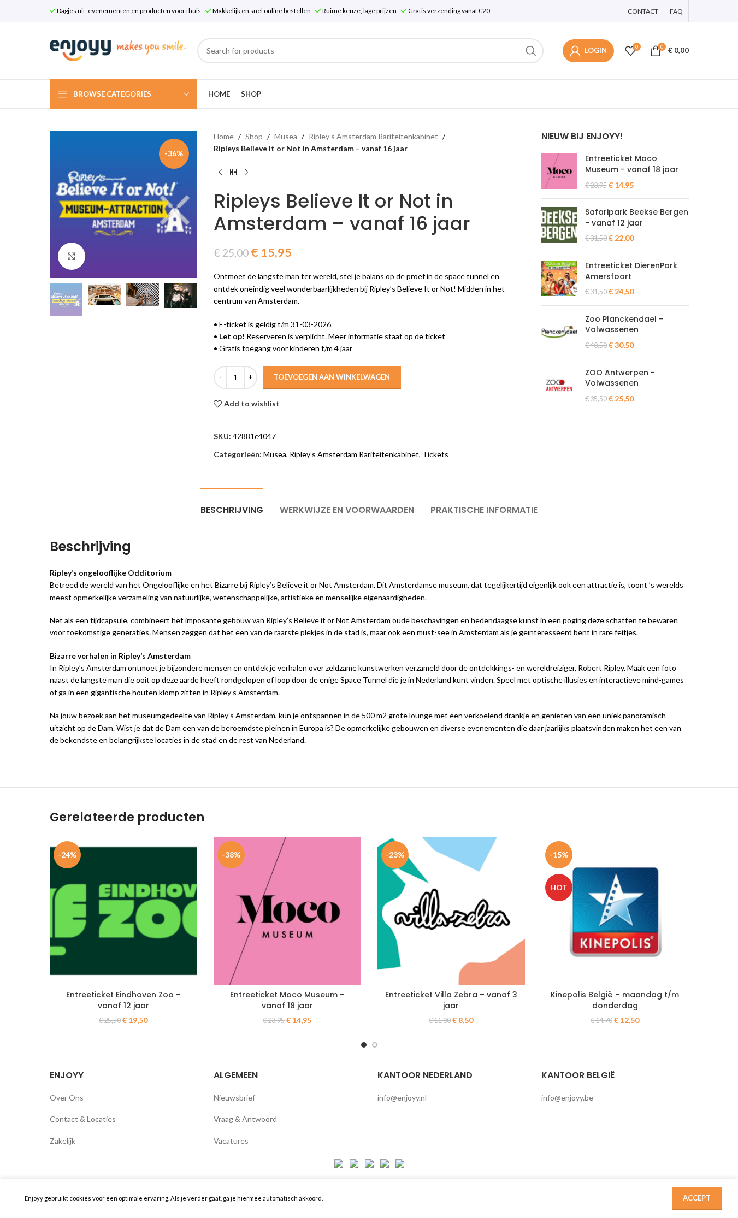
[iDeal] (339, 1162)
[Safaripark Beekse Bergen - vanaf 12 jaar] (559, 225)
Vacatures (231, 1140)
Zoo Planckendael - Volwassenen (624, 324)
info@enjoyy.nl (402, 1097)
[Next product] (246, 172)
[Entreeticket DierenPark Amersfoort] (559, 279)
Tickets (435, 454)
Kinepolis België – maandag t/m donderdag (615, 1000)
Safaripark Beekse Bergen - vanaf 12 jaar (636, 217)
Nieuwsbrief (234, 1097)
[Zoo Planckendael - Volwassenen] (559, 332)
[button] (63, 300)
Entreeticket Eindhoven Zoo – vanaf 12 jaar (123, 1000)
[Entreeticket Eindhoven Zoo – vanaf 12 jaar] (123, 911)
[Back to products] (233, 172)
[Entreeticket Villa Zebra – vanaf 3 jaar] (451, 911)
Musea (285, 136)
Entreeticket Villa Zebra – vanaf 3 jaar (451, 1000)
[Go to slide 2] (374, 1045)
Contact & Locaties (83, 1119)
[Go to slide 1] (364, 1045)
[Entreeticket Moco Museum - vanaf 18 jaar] (559, 171)
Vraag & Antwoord (245, 1119)
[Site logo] (118, 49)
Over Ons (67, 1097)
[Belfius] (399, 1162)
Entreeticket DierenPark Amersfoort (631, 271)
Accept (697, 1197)
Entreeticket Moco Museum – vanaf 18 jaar (287, 1000)
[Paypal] (370, 1162)
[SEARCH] (531, 50)
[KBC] (385, 1162)
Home (224, 136)
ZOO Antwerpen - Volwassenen (620, 378)
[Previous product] (220, 172)
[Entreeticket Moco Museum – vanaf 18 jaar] (287, 911)
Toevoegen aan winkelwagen (332, 377)
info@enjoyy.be (567, 1097)
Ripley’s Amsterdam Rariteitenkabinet (373, 136)
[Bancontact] (355, 1162)
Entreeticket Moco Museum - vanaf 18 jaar (631, 164)
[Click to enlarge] (71, 256)
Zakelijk (62, 1140)
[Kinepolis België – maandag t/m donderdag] (615, 911)
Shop (254, 136)
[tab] (231, 504)
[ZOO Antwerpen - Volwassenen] (559, 386)
